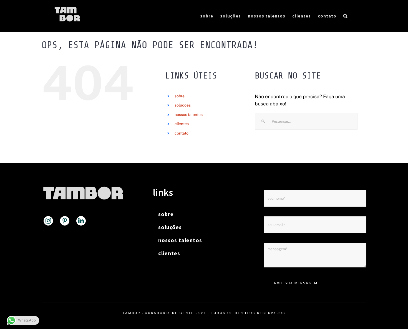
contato (181, 133)
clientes (182, 124)
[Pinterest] (64, 221)
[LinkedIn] (81, 221)
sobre (180, 96)
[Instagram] (48, 221)
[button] (345, 16)
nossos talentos (189, 114)
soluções (183, 105)
